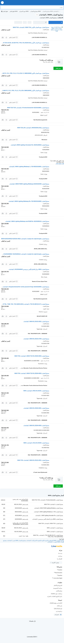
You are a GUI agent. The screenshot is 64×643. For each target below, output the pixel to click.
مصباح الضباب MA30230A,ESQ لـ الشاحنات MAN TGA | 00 (33, 127)
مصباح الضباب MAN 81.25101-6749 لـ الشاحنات (36, 338)
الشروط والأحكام (58, 585)
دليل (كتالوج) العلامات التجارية (54, 596)
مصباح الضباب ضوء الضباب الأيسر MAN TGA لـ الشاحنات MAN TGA (31, 27)
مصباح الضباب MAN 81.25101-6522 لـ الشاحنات (36, 321)
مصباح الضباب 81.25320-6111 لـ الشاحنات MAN (36, 443)
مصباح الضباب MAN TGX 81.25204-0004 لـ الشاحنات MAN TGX (32, 356)
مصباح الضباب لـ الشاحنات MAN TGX (53, 504)
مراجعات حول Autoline (56, 593)
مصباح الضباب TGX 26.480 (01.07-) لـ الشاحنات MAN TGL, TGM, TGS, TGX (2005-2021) (25, 304)
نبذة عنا (60, 553)
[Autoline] (2, 11)
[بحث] (2, 7)
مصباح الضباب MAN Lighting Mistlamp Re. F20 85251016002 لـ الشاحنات (29, 201)
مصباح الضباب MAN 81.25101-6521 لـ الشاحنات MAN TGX (33, 460)
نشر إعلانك (58, 68)
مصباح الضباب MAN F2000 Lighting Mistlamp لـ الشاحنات (48, 508)
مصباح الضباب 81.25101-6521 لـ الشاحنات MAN (36, 390)
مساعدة (60, 556)
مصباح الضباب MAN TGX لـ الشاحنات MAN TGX (50, 523)
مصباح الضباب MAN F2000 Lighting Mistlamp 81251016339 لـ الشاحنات (29, 184)
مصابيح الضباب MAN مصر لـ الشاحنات (16, 540)
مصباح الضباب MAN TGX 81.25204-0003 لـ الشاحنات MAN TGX (32, 373)
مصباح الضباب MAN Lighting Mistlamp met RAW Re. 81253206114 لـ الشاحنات (27, 221)
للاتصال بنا (59, 559)
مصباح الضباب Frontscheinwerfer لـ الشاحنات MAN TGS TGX (47, 500)
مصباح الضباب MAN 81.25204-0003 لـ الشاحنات (36, 425)
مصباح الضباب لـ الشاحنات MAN (55, 528)
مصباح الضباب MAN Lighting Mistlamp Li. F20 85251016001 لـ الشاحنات (29, 166)
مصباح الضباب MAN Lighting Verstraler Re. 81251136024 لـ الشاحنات (30, 145)
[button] (2, 2)
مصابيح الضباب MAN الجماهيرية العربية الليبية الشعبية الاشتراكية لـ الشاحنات (45, 540)
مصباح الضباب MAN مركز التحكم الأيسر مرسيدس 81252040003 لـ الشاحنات (29, 269)
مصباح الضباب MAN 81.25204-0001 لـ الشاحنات (36, 408)
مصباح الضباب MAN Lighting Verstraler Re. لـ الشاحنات (49, 515)
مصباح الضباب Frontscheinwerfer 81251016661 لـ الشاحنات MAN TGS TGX (28, 107)
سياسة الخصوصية (57, 588)
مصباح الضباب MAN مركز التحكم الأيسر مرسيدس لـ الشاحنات (47, 519)
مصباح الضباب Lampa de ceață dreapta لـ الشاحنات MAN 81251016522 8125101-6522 (25, 238)
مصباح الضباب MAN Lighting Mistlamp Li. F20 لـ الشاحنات (48, 511)
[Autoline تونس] (54, 2)
